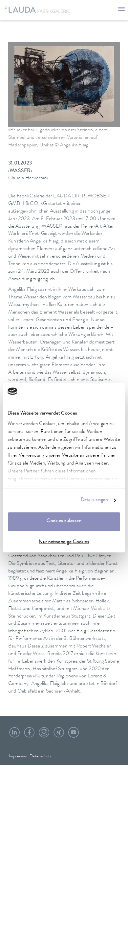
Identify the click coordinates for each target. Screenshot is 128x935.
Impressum (18, 756)
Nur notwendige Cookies (64, 542)
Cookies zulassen (64, 521)
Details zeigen (94, 500)
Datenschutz (40, 756)
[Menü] (121, 9)
